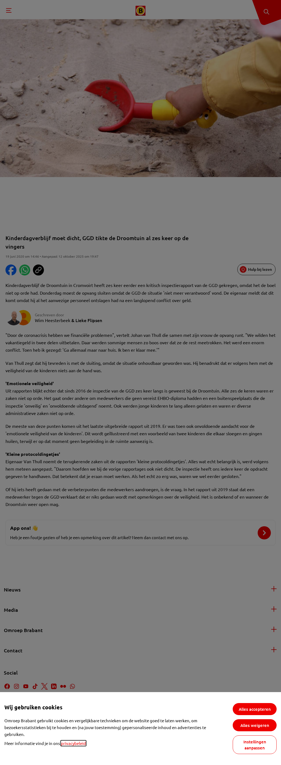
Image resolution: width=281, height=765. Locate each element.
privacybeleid (73, 743)
